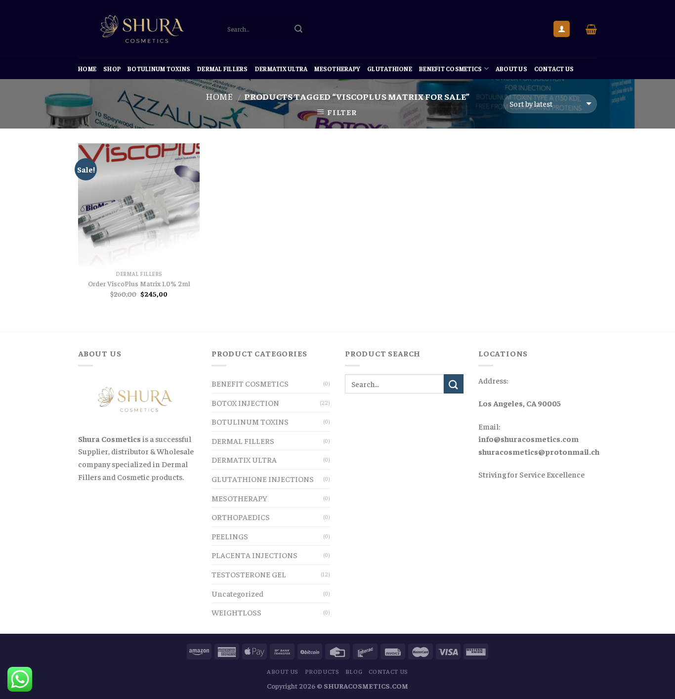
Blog (353, 671)
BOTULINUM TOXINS (158, 69)
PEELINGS (229, 536)
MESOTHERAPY (337, 69)
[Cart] (591, 29)
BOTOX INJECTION (245, 402)
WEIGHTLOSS (236, 612)
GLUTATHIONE (389, 69)
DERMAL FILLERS (222, 69)
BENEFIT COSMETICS (450, 69)
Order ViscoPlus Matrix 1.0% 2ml (139, 283)
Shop (112, 69)
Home (87, 69)
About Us (511, 69)
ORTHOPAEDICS (240, 517)
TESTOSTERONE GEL (248, 574)
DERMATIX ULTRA (281, 69)
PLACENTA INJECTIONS (254, 555)
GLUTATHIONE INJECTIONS (262, 478)
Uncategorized (237, 593)
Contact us (554, 69)
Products (322, 671)
